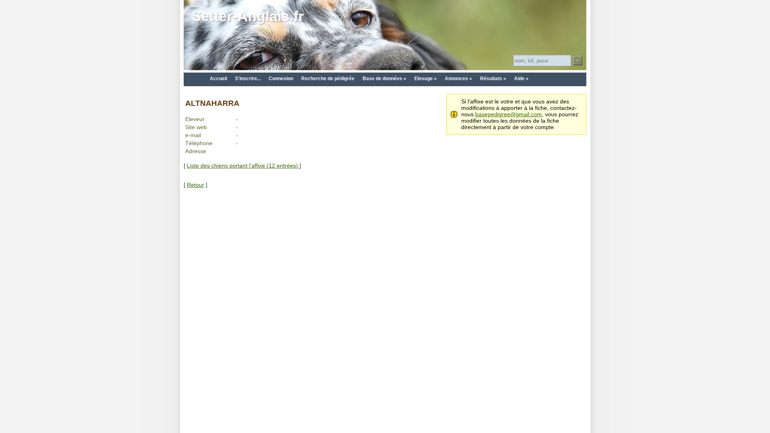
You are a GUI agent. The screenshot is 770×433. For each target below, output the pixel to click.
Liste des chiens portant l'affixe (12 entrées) (243, 165)
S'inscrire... (248, 78)
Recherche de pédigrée (328, 78)
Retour (195, 185)
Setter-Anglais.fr (248, 16)
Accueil (218, 78)
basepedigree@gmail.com (508, 114)
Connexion (281, 78)
